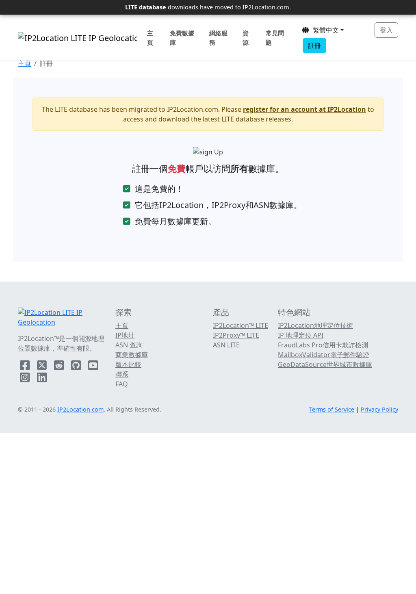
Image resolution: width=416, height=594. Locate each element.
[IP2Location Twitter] (42, 366)
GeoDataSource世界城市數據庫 (325, 364)
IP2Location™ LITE (240, 325)
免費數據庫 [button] (182, 37)
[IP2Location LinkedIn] (42, 379)
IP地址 (124, 335)
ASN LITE (226, 344)
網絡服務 (218, 37)
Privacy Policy (379, 409)
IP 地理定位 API (300, 335)
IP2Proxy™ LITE (236, 335)
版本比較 (128, 364)
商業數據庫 (131, 354)
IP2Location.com (266, 7)
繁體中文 (324, 30)
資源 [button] (246, 37)
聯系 (121, 374)
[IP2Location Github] (76, 366)
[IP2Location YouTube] (93, 366)
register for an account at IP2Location (304, 109)
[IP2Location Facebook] (25, 366)
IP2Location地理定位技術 (315, 325)
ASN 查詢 (129, 344)
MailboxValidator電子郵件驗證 (323, 354)
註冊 (314, 45)
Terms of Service (331, 409)
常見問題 (275, 37)
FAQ (121, 383)
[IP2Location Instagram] (25, 379)
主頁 (150, 37)
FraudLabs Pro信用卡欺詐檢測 (323, 344)
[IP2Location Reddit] (59, 366)
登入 (386, 30)
